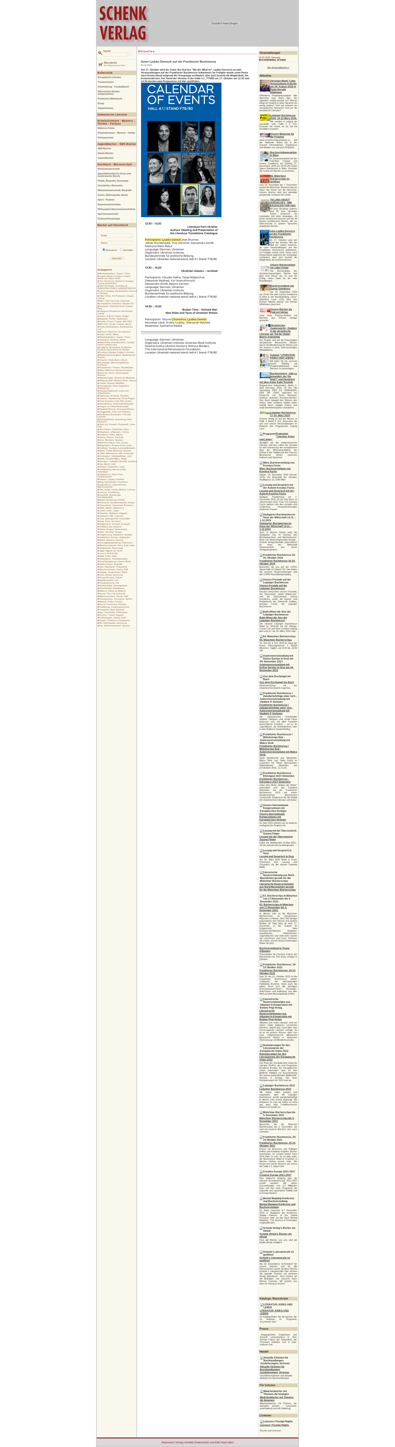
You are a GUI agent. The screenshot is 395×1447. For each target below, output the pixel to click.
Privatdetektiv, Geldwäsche (112, 588)
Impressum (167, 1442)
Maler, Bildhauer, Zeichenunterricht (115, 370)
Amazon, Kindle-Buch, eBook (113, 360)
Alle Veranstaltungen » (278, 67)
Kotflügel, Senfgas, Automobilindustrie (117, 448)
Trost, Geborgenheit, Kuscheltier (114, 518)
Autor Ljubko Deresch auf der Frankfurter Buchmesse (282, 234)
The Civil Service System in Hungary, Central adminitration (115, 282)
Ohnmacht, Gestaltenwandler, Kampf (116, 502)
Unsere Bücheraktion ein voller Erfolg (282, 266)
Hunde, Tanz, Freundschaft (112, 593)
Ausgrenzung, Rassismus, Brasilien (115, 535)
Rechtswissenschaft (109, 169)
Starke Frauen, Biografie (110, 564)
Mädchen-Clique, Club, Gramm (113, 443)
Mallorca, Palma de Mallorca (112, 591)
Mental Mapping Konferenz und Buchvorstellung (277, 1206)
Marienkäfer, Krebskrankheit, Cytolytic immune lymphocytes (116, 343)
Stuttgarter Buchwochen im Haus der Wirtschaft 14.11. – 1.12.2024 (275, 526)
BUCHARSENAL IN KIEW (272, 60)
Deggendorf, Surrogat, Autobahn (114, 524)
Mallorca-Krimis (106, 128)
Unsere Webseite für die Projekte (282, 135)
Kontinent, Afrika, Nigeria (111, 434)
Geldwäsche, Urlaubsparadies (113, 559)
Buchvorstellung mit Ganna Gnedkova (282, 287)
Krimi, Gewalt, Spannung (111, 575)
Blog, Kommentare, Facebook (113, 482)
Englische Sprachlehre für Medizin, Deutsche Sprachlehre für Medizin (114, 348)
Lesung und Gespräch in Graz (276, 856)
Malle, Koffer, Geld (108, 556)
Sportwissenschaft (108, 214)
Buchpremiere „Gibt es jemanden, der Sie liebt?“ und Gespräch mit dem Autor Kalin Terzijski (278, 378)
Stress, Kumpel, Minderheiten (113, 529)
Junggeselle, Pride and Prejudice (115, 412)
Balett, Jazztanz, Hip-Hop (111, 540)
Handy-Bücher (105, 153)
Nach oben (227, 1442)
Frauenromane (106, 82)
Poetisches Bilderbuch (110, 98)
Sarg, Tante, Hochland (110, 521)
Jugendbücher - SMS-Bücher (117, 144)
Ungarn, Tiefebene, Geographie (114, 620)
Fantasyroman (105, 137)
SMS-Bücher (104, 148)
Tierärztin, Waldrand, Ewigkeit (113, 513)
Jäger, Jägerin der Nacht (110, 551)
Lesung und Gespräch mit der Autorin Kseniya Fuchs (276, 492)
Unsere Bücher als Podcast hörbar (281, 311)
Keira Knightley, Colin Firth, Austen (115, 401)
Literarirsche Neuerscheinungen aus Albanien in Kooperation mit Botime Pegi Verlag (275, 1015)
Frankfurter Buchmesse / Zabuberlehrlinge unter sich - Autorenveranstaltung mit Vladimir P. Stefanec (276, 709)
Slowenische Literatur (112, 114)
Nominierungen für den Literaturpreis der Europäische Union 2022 (277, 1057)
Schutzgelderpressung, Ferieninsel (115, 543)
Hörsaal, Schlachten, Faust (112, 467)
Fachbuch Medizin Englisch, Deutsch (116, 352)
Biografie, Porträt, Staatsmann (113, 319)
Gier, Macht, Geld (107, 464)
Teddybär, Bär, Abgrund (110, 526)
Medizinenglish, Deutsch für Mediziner (117, 378)
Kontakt (189, 1442)
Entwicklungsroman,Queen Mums (115, 561)
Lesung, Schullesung (109, 492)
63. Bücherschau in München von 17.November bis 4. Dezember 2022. (276, 907)
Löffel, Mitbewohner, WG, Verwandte (116, 453)
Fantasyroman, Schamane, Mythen (115, 599)
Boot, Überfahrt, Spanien (111, 440)
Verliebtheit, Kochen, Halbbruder (114, 537)
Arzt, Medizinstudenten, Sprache (114, 625)
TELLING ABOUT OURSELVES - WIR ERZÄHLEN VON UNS (283, 202)
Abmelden (128, 250)
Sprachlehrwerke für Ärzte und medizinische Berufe (114, 174)
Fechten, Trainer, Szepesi (111, 615)
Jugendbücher (106, 158)
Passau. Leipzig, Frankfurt (111, 479)
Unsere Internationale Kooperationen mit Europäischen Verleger (272, 817)
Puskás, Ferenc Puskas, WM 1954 (115, 321)
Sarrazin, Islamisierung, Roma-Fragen (117, 398)
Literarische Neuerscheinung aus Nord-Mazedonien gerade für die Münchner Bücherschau (277, 887)
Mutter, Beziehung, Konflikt (112, 500)
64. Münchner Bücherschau (275, 639)
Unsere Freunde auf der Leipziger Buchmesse (273, 587)
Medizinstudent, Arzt (108, 580)
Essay (101, 103)
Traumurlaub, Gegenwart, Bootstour (116, 505)
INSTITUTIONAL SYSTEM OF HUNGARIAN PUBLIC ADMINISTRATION (116, 287)
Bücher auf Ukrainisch (113, 225)
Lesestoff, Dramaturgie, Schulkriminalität (109, 496)
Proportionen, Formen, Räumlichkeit (116, 367)
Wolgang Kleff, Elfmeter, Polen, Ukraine (118, 380)
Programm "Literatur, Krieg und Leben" (276, 436)
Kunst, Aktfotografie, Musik (113, 195)
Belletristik (105, 72)
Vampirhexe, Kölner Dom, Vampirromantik (110, 475)
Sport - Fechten (106, 199)
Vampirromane (105, 108)
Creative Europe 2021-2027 (275, 1175)
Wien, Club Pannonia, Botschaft (114, 301)
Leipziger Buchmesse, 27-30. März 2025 (283, 414)
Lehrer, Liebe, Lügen (109, 510)
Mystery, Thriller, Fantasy (110, 601)
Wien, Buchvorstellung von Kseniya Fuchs (275, 470)
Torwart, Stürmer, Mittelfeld (111, 383)
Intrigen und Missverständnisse (114, 406)
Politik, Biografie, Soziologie (113, 180)
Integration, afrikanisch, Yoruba (114, 432)
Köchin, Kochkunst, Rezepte (112, 604)
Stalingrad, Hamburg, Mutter (112, 340)
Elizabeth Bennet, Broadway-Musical (116, 409)
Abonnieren (111, 250)
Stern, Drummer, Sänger (110, 532)
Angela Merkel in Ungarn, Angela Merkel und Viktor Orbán (113, 277)
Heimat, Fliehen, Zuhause (111, 437)
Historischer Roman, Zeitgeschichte (109, 92)
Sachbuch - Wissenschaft (115, 164)
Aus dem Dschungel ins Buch (276, 682)
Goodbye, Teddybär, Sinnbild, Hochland (118, 461)
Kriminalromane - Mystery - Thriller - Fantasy (116, 122)
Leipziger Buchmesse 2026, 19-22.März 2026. (283, 117)
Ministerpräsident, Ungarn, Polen (114, 273)
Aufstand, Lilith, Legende (111, 516)
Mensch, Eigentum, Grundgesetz (114, 332)
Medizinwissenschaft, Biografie (115, 190)
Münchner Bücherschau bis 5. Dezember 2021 (276, 1120)
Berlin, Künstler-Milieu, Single (113, 459)
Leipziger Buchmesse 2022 (275, 1089)
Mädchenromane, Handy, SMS (113, 569)
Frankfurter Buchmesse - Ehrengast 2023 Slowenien (274, 780)
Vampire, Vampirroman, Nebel (113, 572)
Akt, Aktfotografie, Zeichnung (113, 623)
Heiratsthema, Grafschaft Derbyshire (116, 404)
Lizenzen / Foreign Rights (274, 1425)
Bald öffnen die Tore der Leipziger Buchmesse (273, 619)
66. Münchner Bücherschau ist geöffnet (279, 179)
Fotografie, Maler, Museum (111, 609)
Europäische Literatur (109, 77)
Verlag (179, 1442)
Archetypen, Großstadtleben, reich (115, 456)
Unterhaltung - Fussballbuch (113, 86)
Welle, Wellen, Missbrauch (111, 508)
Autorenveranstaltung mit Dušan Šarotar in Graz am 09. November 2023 (276, 667)
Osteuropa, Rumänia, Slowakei (114, 396)
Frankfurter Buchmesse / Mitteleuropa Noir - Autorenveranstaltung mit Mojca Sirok (278, 750)
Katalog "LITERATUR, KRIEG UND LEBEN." (282, 356)
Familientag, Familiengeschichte (114, 607)
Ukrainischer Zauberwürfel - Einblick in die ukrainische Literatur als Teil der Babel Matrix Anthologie (278, 331)
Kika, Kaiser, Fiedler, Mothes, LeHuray (117, 489)
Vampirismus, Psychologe (111, 548)
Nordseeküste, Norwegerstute (113, 585)
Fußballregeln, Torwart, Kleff (112, 617)
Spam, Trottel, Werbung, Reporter (115, 451)
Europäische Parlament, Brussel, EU (116, 303)
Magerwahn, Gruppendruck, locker (115, 445)
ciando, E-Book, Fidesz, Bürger (114, 316)
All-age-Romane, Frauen (110, 577)
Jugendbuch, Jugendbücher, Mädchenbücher (112, 485)
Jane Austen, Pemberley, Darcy (114, 429)
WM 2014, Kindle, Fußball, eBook (115, 324)
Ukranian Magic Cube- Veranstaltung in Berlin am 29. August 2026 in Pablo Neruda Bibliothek (283, 86)
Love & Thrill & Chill (108, 553)
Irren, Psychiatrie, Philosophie (113, 567)
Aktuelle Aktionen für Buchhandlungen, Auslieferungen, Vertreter (274, 1369)
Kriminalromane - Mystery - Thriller (116, 133)
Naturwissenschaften (109, 204)
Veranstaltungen (270, 52)
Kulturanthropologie (109, 218)
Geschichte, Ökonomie (110, 185)
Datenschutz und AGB (207, 1442)
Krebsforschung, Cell (109, 583)
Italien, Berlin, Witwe (108, 334)
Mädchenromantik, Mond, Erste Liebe (117, 545)
